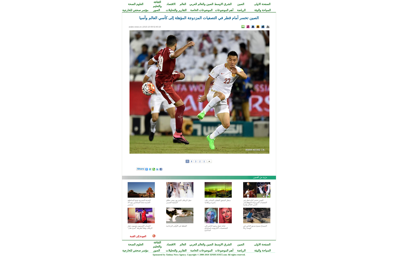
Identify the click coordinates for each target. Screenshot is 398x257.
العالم (183, 4)
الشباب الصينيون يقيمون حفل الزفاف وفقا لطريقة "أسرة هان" (140, 227)
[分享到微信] (154, 169)
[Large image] (248, 26)
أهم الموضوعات (224, 10)
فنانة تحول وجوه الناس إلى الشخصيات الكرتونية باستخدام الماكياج (216, 228)
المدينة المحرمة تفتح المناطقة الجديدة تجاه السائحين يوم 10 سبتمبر (139, 202)
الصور (156, 10)
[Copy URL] (253, 26)
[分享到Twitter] (157, 169)
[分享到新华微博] (150, 169)
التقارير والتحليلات (176, 10)
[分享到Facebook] (161, 169)
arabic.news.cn (135, 27)
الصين (240, 4)
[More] (243, 26)
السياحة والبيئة (262, 10)
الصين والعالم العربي (201, 4)
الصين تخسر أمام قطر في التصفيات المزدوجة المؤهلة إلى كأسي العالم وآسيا (255, 202)
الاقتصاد (171, 4)
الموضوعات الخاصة (201, 10)
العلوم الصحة (135, 4)
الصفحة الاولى (262, 4)
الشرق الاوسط (223, 4)
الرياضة (241, 10)
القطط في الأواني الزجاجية (176, 226)
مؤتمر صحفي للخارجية (135, 10)
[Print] (257, 26)
